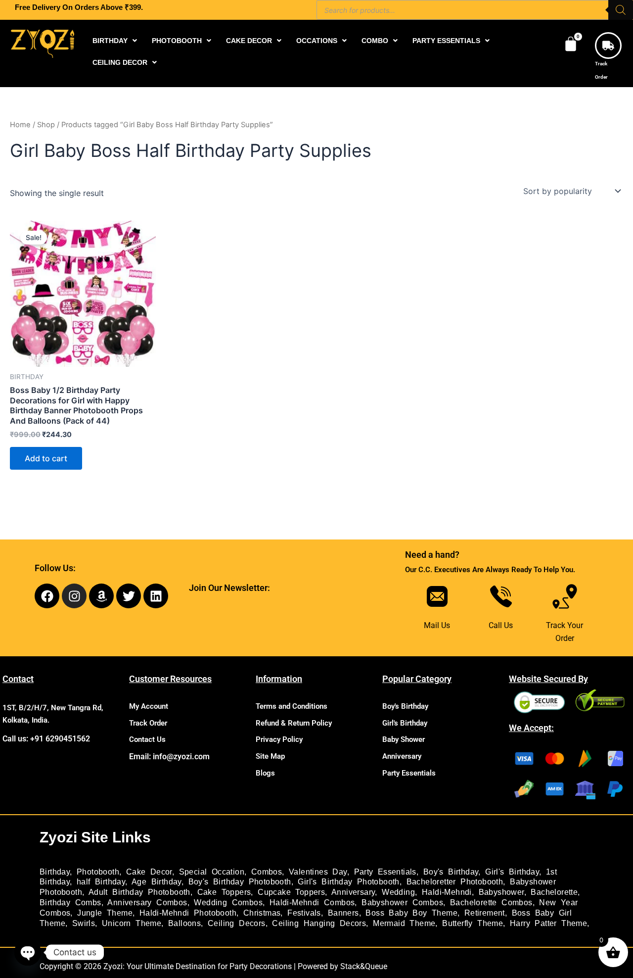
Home (20, 124)
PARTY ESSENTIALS (446, 41)
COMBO (375, 41)
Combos (266, 872)
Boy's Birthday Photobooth (239, 882)
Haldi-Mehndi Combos (312, 902)
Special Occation (211, 872)
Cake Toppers (224, 892)
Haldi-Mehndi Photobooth (187, 913)
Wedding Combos (228, 902)
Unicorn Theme (131, 923)
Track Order (148, 723)
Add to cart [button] (46, 458)
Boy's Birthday (405, 706)
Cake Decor (149, 872)
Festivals (304, 913)
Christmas (262, 913)
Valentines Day (318, 872)
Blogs (265, 773)
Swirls (83, 923)
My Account (148, 706)
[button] (114, 40)
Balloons (184, 923)
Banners (343, 913)
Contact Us (147, 739)
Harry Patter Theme (548, 923)
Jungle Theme (105, 913)
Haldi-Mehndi (447, 892)
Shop (46, 124)
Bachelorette (554, 892)
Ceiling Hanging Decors (319, 923)
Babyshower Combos (402, 902)
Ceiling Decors (237, 923)
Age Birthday (156, 882)
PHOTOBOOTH (177, 41)
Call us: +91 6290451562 (46, 738)
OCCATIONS (316, 41)
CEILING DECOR (119, 62)
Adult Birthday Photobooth (139, 892)
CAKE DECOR (249, 41)
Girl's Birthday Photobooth (348, 882)
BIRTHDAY (110, 41)
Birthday (55, 872)
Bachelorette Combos (491, 902)
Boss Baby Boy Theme (411, 913)
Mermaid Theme (404, 923)
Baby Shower (403, 739)
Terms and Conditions (291, 706)
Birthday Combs (70, 902)
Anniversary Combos (147, 902)
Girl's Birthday (404, 723)
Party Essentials (409, 773)
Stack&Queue (363, 966)
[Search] (620, 10)
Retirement (484, 913)
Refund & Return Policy (294, 723)
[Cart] (570, 44)
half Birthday (101, 882)
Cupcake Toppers (291, 892)
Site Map (270, 756)
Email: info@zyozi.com (169, 756)
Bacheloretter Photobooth (455, 882)
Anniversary (401, 756)
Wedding (398, 892)
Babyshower (501, 892)
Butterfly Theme (472, 923)
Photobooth (98, 872)
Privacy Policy (279, 739)
